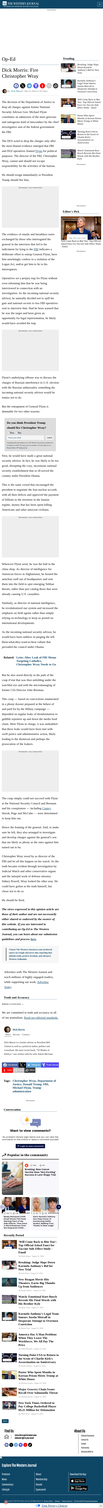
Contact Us (84, 1439)
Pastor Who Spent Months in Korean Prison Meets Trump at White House (89, 119)
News (4, 1479)
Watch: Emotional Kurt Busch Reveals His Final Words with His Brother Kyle (88, 154)
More (8, 1034)
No (19, 432)
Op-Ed (8, 59)
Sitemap (57, 1501)
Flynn (38, 151)
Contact (26, 1034)
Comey (46, 808)
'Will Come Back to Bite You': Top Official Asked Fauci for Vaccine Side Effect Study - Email (89, 103)
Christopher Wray (24, 1080)
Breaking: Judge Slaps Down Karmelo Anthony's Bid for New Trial (88, 68)
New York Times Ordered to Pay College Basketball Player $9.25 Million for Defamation (37, 1406)
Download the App (78, 1474)
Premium (6, 1474)
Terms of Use (23, 447)
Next (5, 1421)
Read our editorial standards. (41, 1017)
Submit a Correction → (13, 1004)
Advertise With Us (87, 1451)
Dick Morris (19, 1029)
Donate (39, 1484)
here (33, 939)
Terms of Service (67, 1501)
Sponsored (41, 1489)
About (38, 1474)
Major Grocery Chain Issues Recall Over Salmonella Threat (38, 1391)
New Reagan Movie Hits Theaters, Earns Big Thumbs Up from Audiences (36, 1283)
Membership (41, 1479)
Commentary (7, 1484)
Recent (16, 1034)
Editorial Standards (87, 1435)
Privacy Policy (11, 447)
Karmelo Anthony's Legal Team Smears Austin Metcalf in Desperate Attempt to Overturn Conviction (87, 86)
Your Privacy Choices (54, 1505)
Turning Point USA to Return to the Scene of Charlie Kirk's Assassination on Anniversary (87, 137)
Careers (83, 1443)
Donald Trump (32, 1084)
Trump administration (27, 1089)
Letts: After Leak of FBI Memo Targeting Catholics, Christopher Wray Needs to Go (36, 661)
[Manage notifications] (6, 1502)
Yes (12, 432)
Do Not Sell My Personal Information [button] (86, 1501)
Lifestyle (6, 1489)
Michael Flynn (22, 1087)
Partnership (85, 1447)
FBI (36, 249)
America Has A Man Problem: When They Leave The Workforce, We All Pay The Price (37, 1340)
